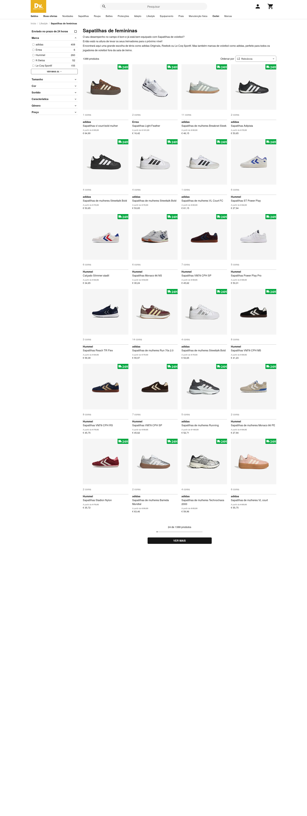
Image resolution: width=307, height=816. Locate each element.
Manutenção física (198, 16)
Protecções (123, 16)
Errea (135, 122)
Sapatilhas (83, 16)
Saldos (34, 16)
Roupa (97, 16)
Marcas (228, 16)
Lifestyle (150, 16)
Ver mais (179, 540)
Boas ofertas (50, 16)
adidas (87, 122)
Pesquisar (153, 6)
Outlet (216, 16)
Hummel (236, 197)
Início (33, 23)
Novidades (67, 16)
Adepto (137, 16)
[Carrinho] (270, 6)
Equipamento (166, 16)
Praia (181, 16)
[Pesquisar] (104, 6)
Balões (109, 16)
